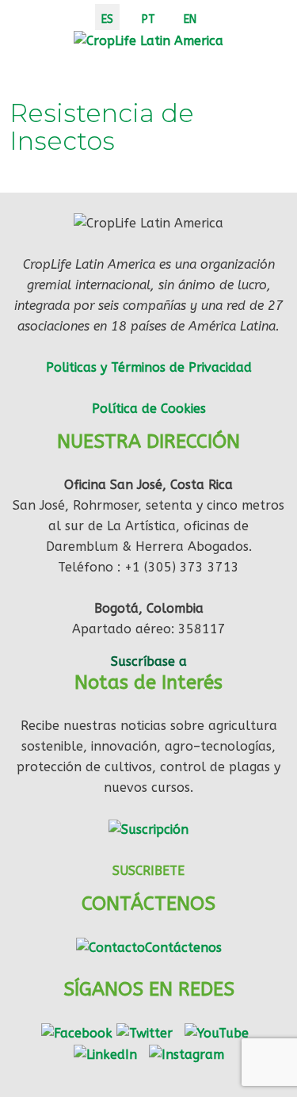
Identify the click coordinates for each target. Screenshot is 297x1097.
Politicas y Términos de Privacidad (149, 367)
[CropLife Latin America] (148, 40)
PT (148, 19)
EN (190, 19)
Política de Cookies (149, 408)
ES (107, 19)
